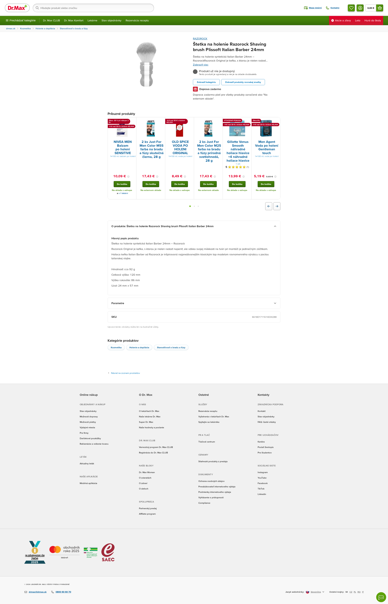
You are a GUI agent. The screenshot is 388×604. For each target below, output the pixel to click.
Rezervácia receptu (137, 20)
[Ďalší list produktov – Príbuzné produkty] (276, 206)
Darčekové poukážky (90, 438)
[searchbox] (93, 8)
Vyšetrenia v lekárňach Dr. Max (213, 416)
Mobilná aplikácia (88, 483)
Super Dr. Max (146, 422)
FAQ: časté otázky (267, 422)
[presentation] (122, 128)
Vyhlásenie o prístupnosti (211, 497)
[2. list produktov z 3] (194, 206)
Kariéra (261, 441)
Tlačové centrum (206, 441)
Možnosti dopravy (89, 416)
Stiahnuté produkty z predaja (212, 461)
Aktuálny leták (87, 463)
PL (355, 592)
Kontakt (262, 411)
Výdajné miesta (87, 427)
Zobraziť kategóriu (206, 82)
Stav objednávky (111, 20)
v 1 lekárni (123, 193)
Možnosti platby (88, 422)
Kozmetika (116, 347)
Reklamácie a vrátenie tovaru (94, 443)
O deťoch (143, 488)
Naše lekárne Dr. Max (149, 416)
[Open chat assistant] (381, 597)
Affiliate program (147, 513)
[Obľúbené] (351, 7)
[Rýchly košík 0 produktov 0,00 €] (379, 7)
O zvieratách (145, 477)
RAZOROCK (200, 38)
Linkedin (262, 494)
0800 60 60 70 (63, 592)
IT (363, 592)
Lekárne (92, 20)
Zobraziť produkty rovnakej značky (243, 82)
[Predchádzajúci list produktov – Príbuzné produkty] (268, 206)
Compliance (204, 503)
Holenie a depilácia (139, 347)
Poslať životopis (266, 447)
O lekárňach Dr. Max (149, 411)
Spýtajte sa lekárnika (208, 422)
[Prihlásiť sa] (360, 7)
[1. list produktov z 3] (190, 206)
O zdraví (143, 483)
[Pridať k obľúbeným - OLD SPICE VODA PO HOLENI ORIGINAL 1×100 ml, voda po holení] (190, 121)
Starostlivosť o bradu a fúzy (171, 347)
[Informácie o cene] (128, 176)
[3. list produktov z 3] (198, 206)
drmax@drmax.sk (38, 592)
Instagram (263, 472)
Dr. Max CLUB (51, 20)
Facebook (263, 483)
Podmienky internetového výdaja (214, 492)
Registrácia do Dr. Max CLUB (153, 452)
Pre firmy (84, 433)
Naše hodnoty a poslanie (151, 427)
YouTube (262, 477)
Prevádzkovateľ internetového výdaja (216, 486)
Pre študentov (265, 452)
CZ (351, 592)
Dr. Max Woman (147, 472)
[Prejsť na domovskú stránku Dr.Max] (17, 8)
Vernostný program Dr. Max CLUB (156, 447)
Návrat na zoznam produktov (125, 373)
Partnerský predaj (148, 508)
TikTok (261, 488)
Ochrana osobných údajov (211, 481)
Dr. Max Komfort (73, 20)
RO (359, 592)
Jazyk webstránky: (294, 592)
